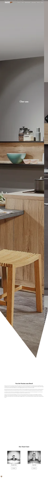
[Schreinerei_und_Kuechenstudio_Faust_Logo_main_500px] (8, 2)
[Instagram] (43, 0)
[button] (1, 476)
